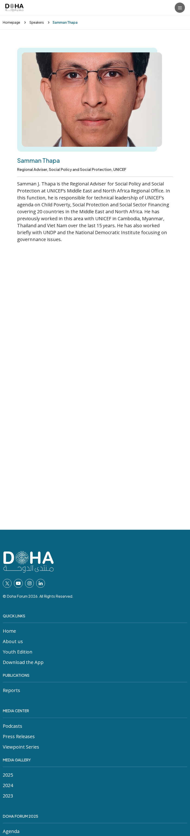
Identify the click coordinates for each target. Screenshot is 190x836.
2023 (8, 796)
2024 (8, 785)
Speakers (36, 22)
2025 (8, 775)
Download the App (23, 662)
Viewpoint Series (21, 747)
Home (9, 631)
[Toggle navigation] (180, 8)
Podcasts (12, 726)
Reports (11, 690)
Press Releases (19, 736)
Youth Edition (17, 652)
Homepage (11, 22)
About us (13, 641)
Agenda (11, 831)
